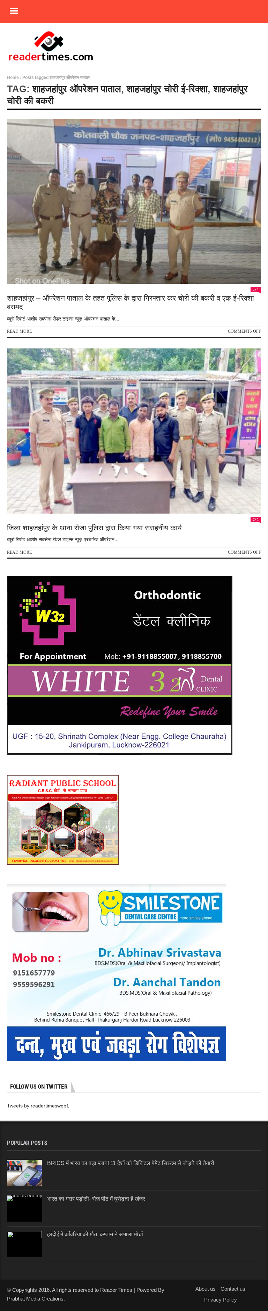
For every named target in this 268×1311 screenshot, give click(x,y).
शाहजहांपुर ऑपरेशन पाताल (76, 89)
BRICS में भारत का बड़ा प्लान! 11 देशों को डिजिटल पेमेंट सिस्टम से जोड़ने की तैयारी (130, 1163)
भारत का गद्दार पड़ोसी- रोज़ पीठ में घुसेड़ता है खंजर (96, 1199)
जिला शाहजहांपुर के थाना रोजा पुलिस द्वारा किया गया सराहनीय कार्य (95, 528)
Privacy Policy (220, 1300)
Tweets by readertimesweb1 (38, 1106)
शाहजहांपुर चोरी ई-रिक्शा (167, 89)
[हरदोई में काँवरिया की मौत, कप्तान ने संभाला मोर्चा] (24, 1244)
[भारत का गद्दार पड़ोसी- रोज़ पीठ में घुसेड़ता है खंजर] (24, 1208)
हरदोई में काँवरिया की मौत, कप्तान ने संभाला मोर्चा (95, 1234)
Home (13, 77)
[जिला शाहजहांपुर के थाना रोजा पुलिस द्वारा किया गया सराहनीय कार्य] (134, 431)
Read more (19, 331)
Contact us (233, 1289)
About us (205, 1289)
